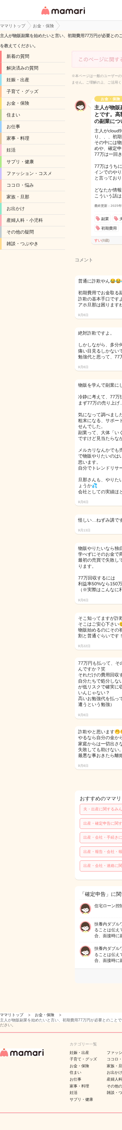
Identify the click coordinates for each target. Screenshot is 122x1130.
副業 (105, 219)
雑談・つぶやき (22, 243)
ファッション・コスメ (29, 173)
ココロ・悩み (20, 185)
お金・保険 (18, 103)
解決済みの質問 (22, 68)
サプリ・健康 (20, 161)
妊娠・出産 (18, 79)
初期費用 (109, 228)
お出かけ (16, 208)
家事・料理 (18, 138)
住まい (13, 114)
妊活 (11, 150)
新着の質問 (18, 56)
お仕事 (13, 126)
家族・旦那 (18, 196)
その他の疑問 (20, 231)
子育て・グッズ (22, 91)
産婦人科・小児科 (25, 220)
